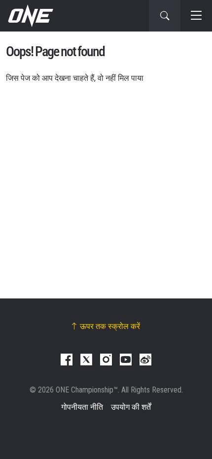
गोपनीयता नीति (82, 407)
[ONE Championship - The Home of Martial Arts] (29, 16)
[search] (164, 16)
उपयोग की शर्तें (131, 407)
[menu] (196, 15)
